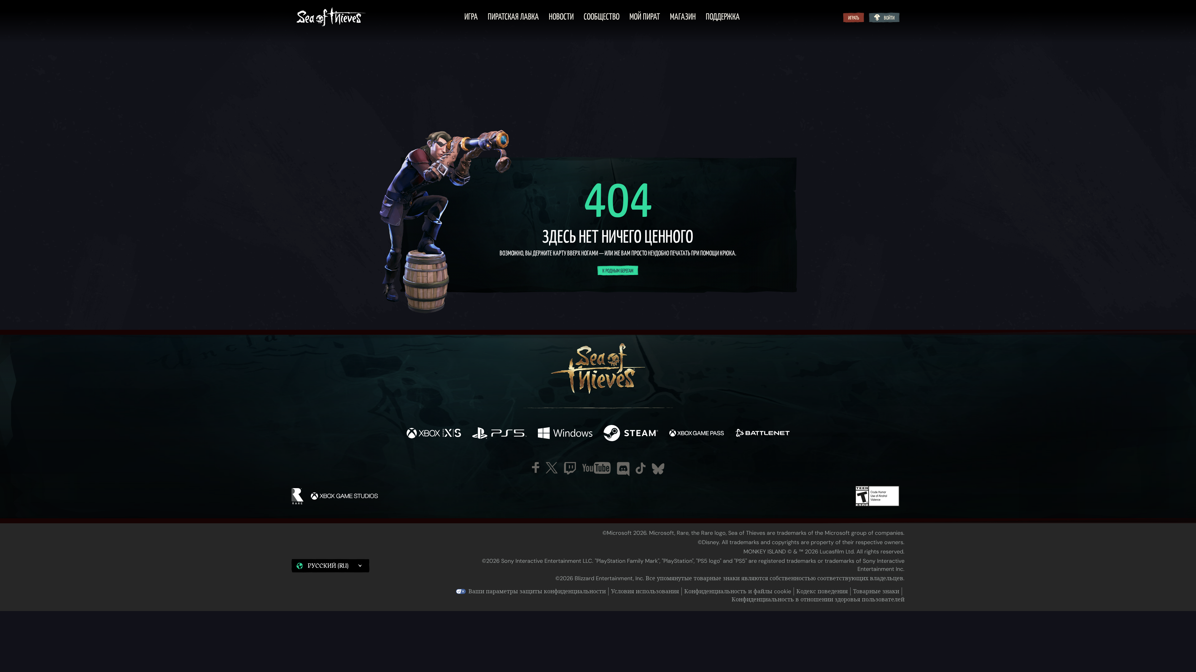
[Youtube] (596, 467)
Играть (853, 18)
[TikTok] (640, 468)
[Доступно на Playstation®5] (499, 433)
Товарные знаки (876, 591)
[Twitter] (551, 467)
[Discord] (623, 469)
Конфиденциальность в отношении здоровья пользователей (818, 599)
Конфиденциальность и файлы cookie (737, 591)
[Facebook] (535, 467)
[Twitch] (570, 468)
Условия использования (645, 591)
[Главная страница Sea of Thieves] (331, 17)
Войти (889, 18)
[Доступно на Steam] (631, 433)
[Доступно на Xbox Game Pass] (696, 433)
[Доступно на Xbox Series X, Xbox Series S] (434, 433)
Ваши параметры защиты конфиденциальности (537, 591)
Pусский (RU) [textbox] (328, 565)
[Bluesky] (658, 468)
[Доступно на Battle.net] (762, 433)
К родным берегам (617, 270)
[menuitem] (471, 17)
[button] (330, 565)
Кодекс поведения (822, 591)
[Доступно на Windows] (565, 433)
